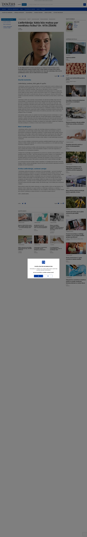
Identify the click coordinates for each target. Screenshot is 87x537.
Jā (38, 276)
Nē (48, 276)
